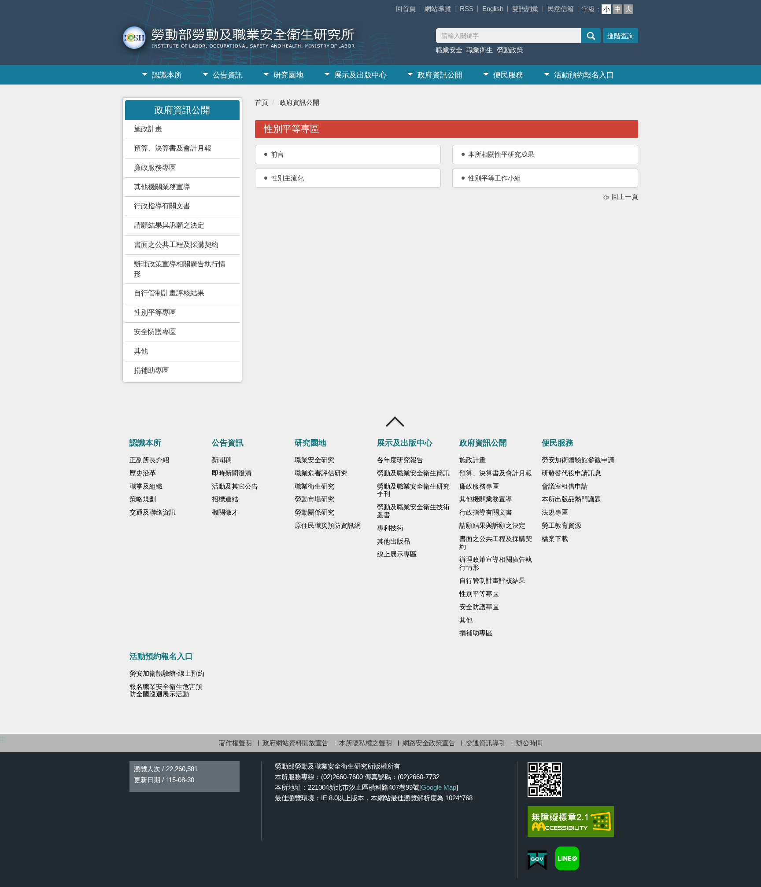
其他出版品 (393, 541)
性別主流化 (287, 178)
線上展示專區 (397, 554)
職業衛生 (479, 50)
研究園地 (288, 75)
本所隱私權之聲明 (365, 743)
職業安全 (449, 50)
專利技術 (390, 528)
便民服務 (508, 75)
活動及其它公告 (235, 486)
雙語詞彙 (525, 8)
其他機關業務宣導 (162, 187)
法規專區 (555, 512)
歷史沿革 (142, 473)
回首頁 (406, 8)
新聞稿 (222, 460)
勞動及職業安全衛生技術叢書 (413, 511)
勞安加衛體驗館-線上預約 (166, 673)
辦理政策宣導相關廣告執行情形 (179, 269)
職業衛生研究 (314, 486)
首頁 (261, 102)
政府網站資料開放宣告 (295, 743)
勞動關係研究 (314, 512)
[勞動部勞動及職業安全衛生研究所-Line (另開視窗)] (567, 858)
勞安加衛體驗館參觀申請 (578, 460)
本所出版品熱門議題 (571, 499)
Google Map (438, 787)
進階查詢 (620, 36)
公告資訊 (228, 75)
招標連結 (225, 499)
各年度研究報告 (400, 460)
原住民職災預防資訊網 (328, 525)
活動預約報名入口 (584, 75)
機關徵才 (225, 512)
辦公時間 (529, 743)
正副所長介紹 (149, 460)
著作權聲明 (235, 743)
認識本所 (167, 75)
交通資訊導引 (486, 743)
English (492, 8)
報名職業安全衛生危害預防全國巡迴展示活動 (165, 690)
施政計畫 (148, 128)
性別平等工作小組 (494, 178)
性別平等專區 (155, 312)
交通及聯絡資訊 (152, 512)
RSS (466, 8)
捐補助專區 (151, 370)
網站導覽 (438, 8)
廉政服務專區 (155, 167)
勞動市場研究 (314, 499)
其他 (141, 351)
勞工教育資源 (561, 525)
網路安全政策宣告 (429, 743)
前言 (277, 154)
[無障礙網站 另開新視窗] (570, 821)
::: (394, 4)
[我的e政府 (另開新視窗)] (537, 860)
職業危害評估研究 (321, 473)
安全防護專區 (155, 331)
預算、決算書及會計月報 (172, 148)
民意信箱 (560, 8)
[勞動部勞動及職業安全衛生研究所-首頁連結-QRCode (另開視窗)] (544, 779)
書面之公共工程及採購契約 (176, 244)
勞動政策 (510, 50)
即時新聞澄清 (231, 473)
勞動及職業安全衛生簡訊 (413, 473)
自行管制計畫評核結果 (169, 293)
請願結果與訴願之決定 (169, 225)
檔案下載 (555, 538)
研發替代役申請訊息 (571, 473)
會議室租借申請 (565, 486)
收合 (395, 421)
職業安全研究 (314, 460)
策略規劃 (142, 499)
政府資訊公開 (439, 75)
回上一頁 (625, 196)
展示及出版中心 (360, 75)
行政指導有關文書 (162, 206)
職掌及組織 (146, 486)
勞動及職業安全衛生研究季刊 (413, 490)
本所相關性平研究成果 (501, 154)
